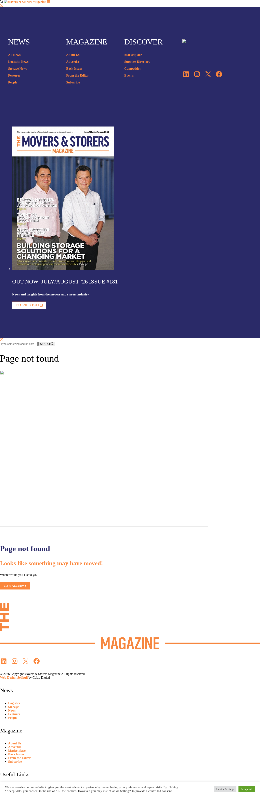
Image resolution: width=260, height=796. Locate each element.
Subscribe (73, 82)
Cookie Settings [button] (225, 789)
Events (129, 75)
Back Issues (74, 68)
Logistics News (18, 61)
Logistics (14, 703)
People (12, 82)
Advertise (72, 61)
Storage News (17, 68)
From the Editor (77, 75)
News (12, 710)
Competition (132, 68)
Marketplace (133, 54)
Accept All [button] (246, 789)
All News (14, 54)
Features (14, 75)
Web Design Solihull (14, 677)
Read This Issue (28, 305)
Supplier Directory (137, 61)
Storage (13, 706)
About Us (72, 54)
